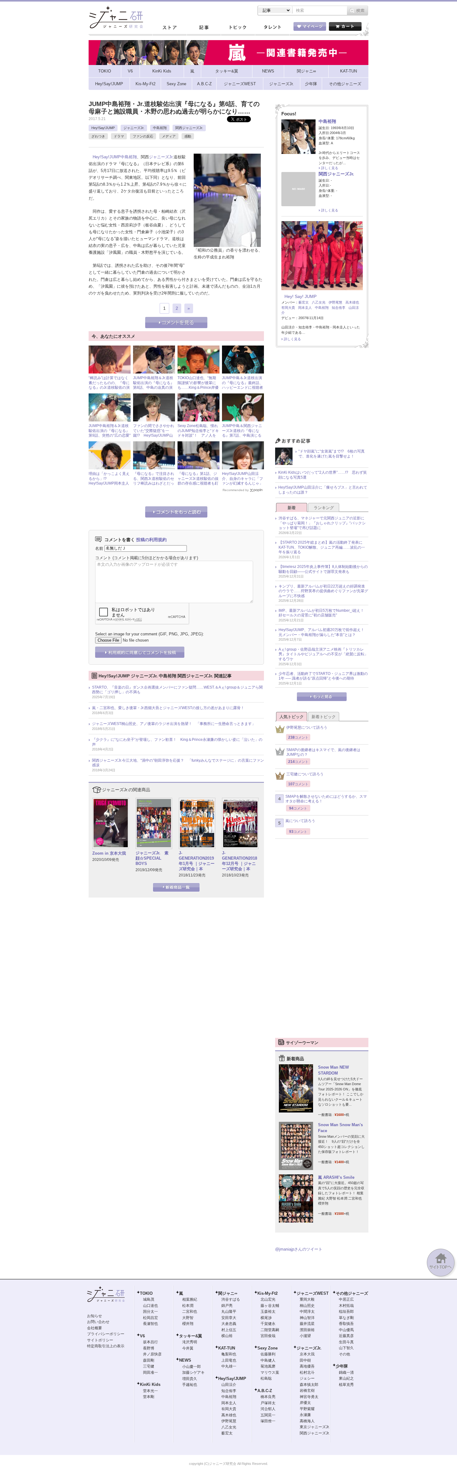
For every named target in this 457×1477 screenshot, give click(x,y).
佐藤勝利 (268, 1354)
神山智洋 (307, 1318)
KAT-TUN (226, 1348)
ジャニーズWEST (313, 1293)
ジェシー (307, 1378)
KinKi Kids (150, 1384)
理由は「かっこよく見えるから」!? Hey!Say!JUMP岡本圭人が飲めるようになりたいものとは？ (109, 483)
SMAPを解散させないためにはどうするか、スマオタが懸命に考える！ (326, 799)
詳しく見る (329, 168)
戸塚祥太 (268, 1403)
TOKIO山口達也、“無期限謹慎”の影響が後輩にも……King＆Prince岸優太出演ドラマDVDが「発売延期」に (198, 387)
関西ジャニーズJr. (189, 128)
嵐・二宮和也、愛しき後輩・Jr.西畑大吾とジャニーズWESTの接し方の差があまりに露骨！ (168, 708)
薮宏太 (303, 302)
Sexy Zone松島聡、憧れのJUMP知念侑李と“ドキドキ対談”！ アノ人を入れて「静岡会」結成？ (198, 433)
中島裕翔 (160, 128)
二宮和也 (189, 1311)
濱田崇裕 (307, 1330)
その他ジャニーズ (352, 1293)
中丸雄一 (228, 1366)
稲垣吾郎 (346, 1311)
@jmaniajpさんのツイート (298, 1249)
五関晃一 (268, 1415)
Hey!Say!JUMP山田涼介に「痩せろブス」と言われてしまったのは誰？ (322, 490)
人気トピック (291, 716)
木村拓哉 (346, 1305)
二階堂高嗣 (270, 1330)
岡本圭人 (305, 307)
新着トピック (324, 716)
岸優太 (305, 1402)
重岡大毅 (307, 1299)
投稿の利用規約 (151, 539)
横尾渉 (266, 1318)
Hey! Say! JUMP (300, 296)
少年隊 (342, 1366)
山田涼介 (228, 1384)
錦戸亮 (227, 1305)
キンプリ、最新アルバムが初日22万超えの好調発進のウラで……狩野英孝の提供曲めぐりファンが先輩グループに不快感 (323, 591)
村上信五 (228, 1330)
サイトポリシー (100, 1340)
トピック (238, 27)
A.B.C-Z (264, 1390)
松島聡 (266, 1378)
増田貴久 (189, 1379)
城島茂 (148, 1299)
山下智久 (346, 1348)
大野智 (187, 1318)
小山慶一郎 (191, 1366)
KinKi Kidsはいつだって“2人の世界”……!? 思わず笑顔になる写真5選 (322, 475)
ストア (169, 27)
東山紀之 (346, 1378)
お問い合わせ (98, 1322)
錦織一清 (346, 1372)
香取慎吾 (346, 1323)
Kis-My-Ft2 (267, 1293)
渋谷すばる (230, 1299)
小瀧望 (305, 1336)
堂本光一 (150, 1391)
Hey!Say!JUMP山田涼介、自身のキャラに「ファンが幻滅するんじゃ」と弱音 (242, 480)
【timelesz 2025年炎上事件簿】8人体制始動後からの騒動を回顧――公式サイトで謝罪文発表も (323, 569)
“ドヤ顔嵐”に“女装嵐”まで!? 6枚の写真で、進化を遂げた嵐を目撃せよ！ (331, 453)
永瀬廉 (305, 1415)
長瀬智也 (150, 1323)
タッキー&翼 (190, 1336)
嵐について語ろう (300, 821)
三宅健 (148, 1366)
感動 (187, 136)
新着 (292, 507)
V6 (142, 1336)
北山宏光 (268, 1299)
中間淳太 (307, 1311)
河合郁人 (268, 1409)
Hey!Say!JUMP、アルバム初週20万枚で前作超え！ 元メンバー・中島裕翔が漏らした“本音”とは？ (323, 632)
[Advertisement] (321, 394)
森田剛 (148, 1360)
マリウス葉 (270, 1372)
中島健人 (268, 1360)
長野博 (148, 1348)
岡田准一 (150, 1372)
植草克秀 (346, 1384)
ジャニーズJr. (133, 128)
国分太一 (150, 1311)
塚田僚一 (268, 1421)
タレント (272, 27)
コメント (103, 557)
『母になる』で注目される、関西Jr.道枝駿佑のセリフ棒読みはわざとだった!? (153, 480)
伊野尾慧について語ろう (306, 727)
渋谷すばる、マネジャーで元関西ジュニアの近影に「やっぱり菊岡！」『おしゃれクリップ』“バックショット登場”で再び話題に (322, 523)
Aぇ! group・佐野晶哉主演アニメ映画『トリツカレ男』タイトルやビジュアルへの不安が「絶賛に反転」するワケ (323, 654)
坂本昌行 (150, 1342)
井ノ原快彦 (152, 1354)
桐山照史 (307, 1305)
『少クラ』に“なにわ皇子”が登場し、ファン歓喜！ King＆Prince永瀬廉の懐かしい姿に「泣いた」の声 (177, 742)
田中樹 (305, 1360)
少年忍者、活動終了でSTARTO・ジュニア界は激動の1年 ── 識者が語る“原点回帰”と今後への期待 (323, 676)
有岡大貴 (288, 307)
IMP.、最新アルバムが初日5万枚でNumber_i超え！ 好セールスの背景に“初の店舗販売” (323, 613)
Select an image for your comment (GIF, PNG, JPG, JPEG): (149, 634)
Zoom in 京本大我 (109, 853)
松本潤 (187, 1305)
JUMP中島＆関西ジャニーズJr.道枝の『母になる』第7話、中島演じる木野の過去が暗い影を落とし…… (242, 435)
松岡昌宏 (150, 1318)
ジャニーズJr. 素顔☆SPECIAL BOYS (152, 858)
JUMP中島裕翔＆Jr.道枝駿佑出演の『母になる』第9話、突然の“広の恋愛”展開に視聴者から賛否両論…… (110, 435)
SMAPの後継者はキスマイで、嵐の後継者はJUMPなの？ (323, 752)
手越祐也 (189, 1384)
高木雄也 (352, 302)
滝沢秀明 (189, 1342)
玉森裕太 (268, 1311)
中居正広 (346, 1299)
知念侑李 (338, 307)
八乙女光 (318, 302)
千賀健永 (268, 1323)
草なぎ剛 (346, 1318)
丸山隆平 (228, 1311)
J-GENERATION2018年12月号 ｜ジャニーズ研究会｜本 (239, 861)
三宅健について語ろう (305, 774)
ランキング (324, 507)
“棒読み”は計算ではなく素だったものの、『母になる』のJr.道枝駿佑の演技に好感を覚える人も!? (109, 385)
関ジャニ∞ (227, 1293)
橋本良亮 (268, 1397)
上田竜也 (228, 1360)
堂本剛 (148, 1397)
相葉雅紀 (189, 1299)
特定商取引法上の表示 (105, 1346)
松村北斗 (307, 1372)
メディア (169, 136)
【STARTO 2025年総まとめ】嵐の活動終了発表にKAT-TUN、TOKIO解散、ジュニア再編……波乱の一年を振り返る (322, 547)
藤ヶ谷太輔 (270, 1305)
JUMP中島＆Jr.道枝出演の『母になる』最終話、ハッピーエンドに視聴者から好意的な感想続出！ (242, 385)
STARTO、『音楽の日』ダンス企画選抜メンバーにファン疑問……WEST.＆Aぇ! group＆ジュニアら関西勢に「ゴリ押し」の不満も (177, 689)
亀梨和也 (228, 1354)
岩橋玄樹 (307, 1390)
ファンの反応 (143, 136)
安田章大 (228, 1318)
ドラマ (119, 136)
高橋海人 (307, 1421)
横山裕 (227, 1336)
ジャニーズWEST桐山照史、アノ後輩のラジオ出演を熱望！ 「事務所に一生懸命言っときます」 (174, 724)
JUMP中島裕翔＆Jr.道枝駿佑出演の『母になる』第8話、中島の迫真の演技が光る (153, 385)
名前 (99, 548)
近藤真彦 (346, 1336)
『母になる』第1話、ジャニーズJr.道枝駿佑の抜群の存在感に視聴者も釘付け (198, 480)
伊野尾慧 (335, 302)
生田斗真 (346, 1342)
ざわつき (98, 136)
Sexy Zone (267, 1348)
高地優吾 (307, 1366)
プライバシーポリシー (105, 1334)
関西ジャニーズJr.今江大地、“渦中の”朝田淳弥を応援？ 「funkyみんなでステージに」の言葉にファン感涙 (178, 763)
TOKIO (146, 1293)
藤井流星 (307, 1323)
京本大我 (307, 1354)
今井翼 (187, 1348)
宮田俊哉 (268, 1336)
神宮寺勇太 (309, 1397)
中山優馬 (346, 1330)
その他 (344, 1354)
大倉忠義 (228, 1323)
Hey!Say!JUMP (103, 128)
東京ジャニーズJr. (315, 1427)
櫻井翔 (187, 1323)
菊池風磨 (268, 1366)
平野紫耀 (307, 1409)
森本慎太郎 (309, 1384)
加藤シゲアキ (193, 1372)
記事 (204, 27)
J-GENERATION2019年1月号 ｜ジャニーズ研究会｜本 (197, 861)
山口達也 (150, 1305)
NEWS (185, 1360)
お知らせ (94, 1316)
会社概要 (94, 1328)
